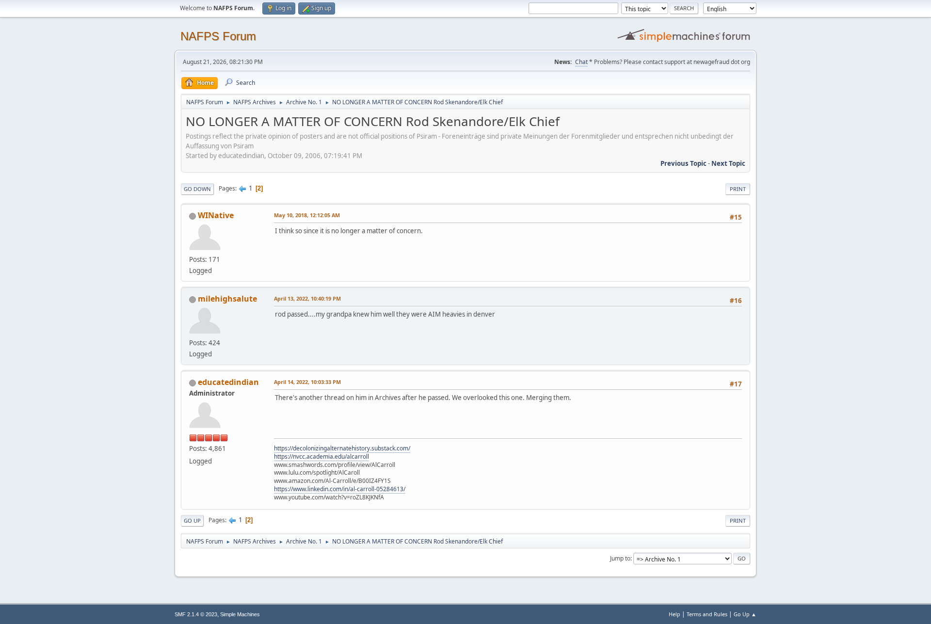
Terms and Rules (707, 614)
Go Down (197, 188)
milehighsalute (227, 298)
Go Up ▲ (745, 614)
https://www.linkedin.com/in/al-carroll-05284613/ (339, 489)
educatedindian (228, 382)
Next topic (728, 163)
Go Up (192, 520)
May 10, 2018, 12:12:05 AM (307, 215)
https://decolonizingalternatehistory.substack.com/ (342, 448)
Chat (581, 62)
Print (738, 188)
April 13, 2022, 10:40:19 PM (307, 298)
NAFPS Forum (218, 36)
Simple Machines (240, 614)
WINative (216, 215)
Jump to (620, 558)
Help (674, 614)
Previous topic (683, 163)
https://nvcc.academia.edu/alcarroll (321, 456)
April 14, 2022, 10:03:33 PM (307, 381)
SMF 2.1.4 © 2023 (196, 614)
